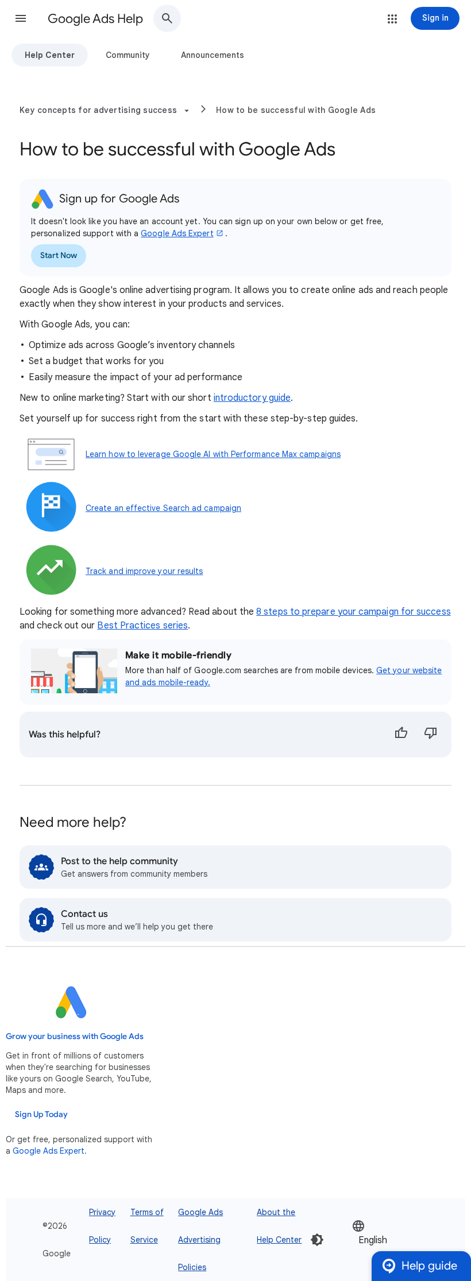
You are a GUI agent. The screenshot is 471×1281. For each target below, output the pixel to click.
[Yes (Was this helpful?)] (400, 734)
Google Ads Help (95, 18)
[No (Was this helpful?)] (430, 734)
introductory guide (252, 398)
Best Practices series (142, 625)
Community (128, 55)
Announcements (212, 55)
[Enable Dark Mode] (317, 1239)
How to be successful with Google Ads (296, 110)
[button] (20, 18)
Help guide (429, 1266)
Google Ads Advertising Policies (200, 1239)
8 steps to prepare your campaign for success (353, 612)
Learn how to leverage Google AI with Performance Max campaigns (213, 454)
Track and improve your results (144, 571)
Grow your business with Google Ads (75, 1036)
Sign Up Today (41, 1114)
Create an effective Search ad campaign (163, 508)
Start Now (58, 255)
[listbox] (386, 1239)
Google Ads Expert (177, 233)
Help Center (50, 55)
